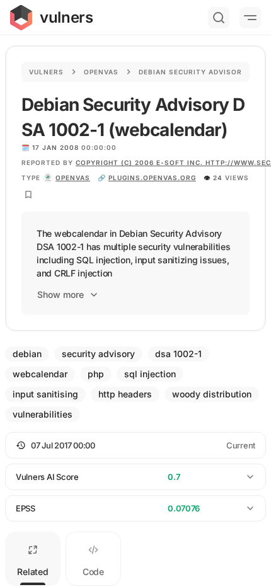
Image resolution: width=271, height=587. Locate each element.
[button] (135, 445)
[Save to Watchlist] (28, 195)
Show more (60, 294)
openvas (72, 177)
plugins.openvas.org (152, 177)
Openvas (101, 72)
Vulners (46, 72)
